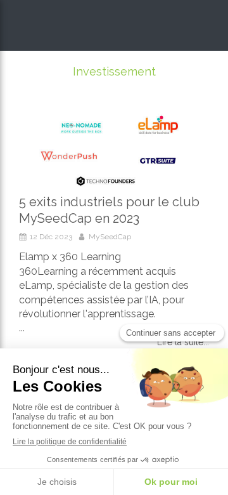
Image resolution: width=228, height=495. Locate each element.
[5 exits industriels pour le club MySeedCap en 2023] (114, 149)
